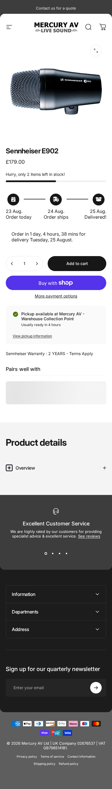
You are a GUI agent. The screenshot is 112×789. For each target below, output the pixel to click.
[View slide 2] (52, 553)
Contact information (81, 756)
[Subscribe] (96, 687)
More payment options (56, 296)
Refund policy (68, 764)
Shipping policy (44, 764)
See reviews (89, 536)
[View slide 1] (45, 553)
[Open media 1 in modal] (96, 50)
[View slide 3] (59, 553)
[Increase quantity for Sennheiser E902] (37, 263)
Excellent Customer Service (56, 524)
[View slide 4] (66, 553)
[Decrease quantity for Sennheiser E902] (12, 263)
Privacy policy (27, 756)
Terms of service (52, 756)
